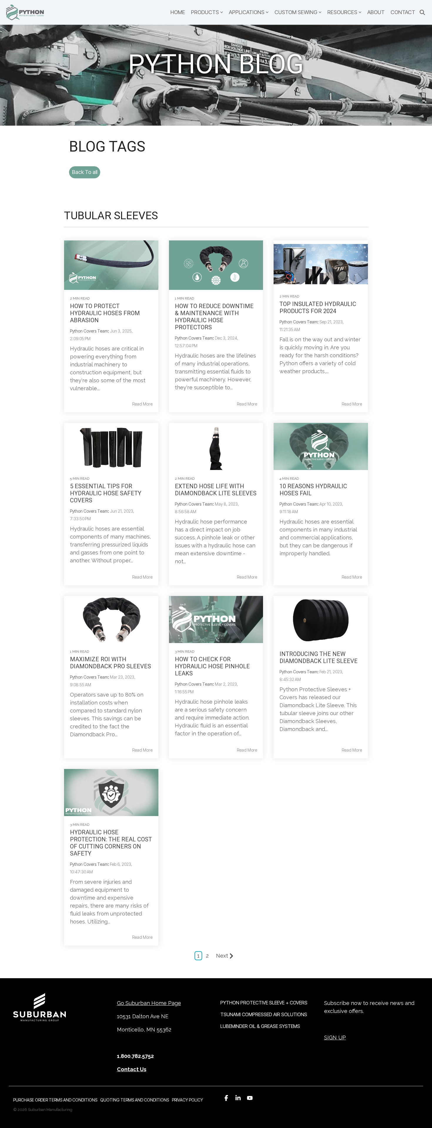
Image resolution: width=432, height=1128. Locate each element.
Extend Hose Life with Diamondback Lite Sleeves (216, 490)
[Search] (422, 12)
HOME (177, 12)
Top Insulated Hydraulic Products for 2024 (317, 307)
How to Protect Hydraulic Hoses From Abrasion (105, 313)
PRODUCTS (205, 12)
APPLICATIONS (246, 12)
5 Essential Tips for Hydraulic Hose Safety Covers (105, 493)
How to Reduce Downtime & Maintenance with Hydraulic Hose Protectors (214, 317)
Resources (342, 12)
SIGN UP (335, 1037)
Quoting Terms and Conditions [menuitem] (134, 1099)
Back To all (84, 172)
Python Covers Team (89, 330)
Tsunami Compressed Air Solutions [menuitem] (263, 1014)
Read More (142, 404)
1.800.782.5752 (135, 1056)
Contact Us (131, 1069)
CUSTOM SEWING (295, 12)
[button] (226, 1098)
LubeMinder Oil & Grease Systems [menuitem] (260, 1026)
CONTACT (403, 12)
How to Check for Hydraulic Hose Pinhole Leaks (212, 666)
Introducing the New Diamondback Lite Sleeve (318, 657)
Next (222, 956)
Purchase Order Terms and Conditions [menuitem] (55, 1099)
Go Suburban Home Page (149, 1003)
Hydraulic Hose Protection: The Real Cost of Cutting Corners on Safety (111, 843)
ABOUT (376, 12)
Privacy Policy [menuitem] (187, 1099)
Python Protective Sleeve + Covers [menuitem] (263, 1003)
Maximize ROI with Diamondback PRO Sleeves (110, 663)
